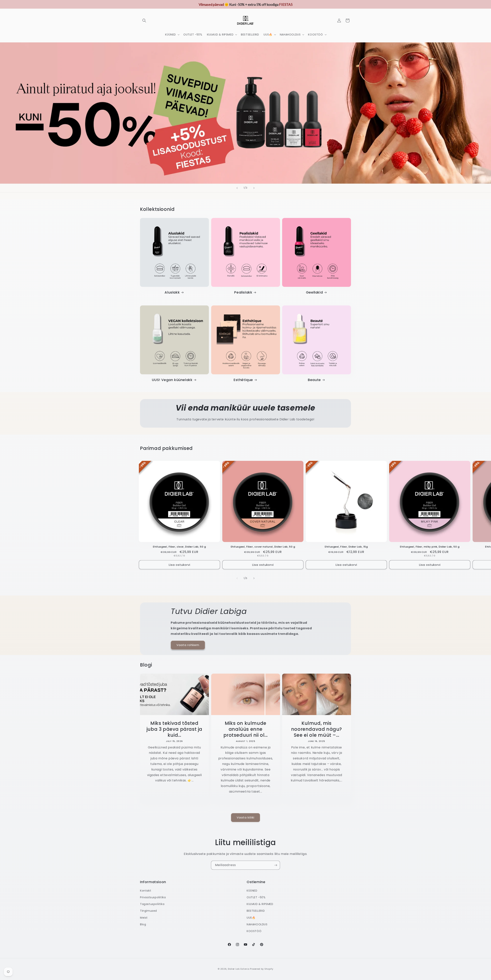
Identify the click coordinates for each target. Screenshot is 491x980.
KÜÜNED (252, 891)
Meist (144, 918)
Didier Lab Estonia (239, 968)
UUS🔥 (251, 918)
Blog (143, 924)
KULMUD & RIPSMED (260, 904)
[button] (144, 20)
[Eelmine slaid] (237, 188)
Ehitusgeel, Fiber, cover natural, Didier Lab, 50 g (263, 547)
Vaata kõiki (245, 817)
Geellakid (314, 292)
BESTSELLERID (256, 911)
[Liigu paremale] (254, 578)
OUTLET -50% (256, 897)
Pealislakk (243, 292)
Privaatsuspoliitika (153, 897)
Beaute (314, 380)
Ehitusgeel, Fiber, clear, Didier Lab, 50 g (179, 547)
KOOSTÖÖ (254, 931)
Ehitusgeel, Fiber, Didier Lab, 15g (346, 547)
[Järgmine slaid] (254, 188)
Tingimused (148, 911)
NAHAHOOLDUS (257, 924)
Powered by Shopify (261, 968)
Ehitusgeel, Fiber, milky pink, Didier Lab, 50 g (429, 547)
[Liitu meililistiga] (275, 865)
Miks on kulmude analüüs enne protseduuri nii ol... (245, 729)
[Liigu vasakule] (237, 578)
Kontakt (145, 891)
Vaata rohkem (187, 645)
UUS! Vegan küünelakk (172, 380)
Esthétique (243, 380)
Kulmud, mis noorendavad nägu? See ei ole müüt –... (316, 729)
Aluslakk (172, 292)
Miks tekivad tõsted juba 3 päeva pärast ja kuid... (174, 729)
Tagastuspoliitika (152, 904)
